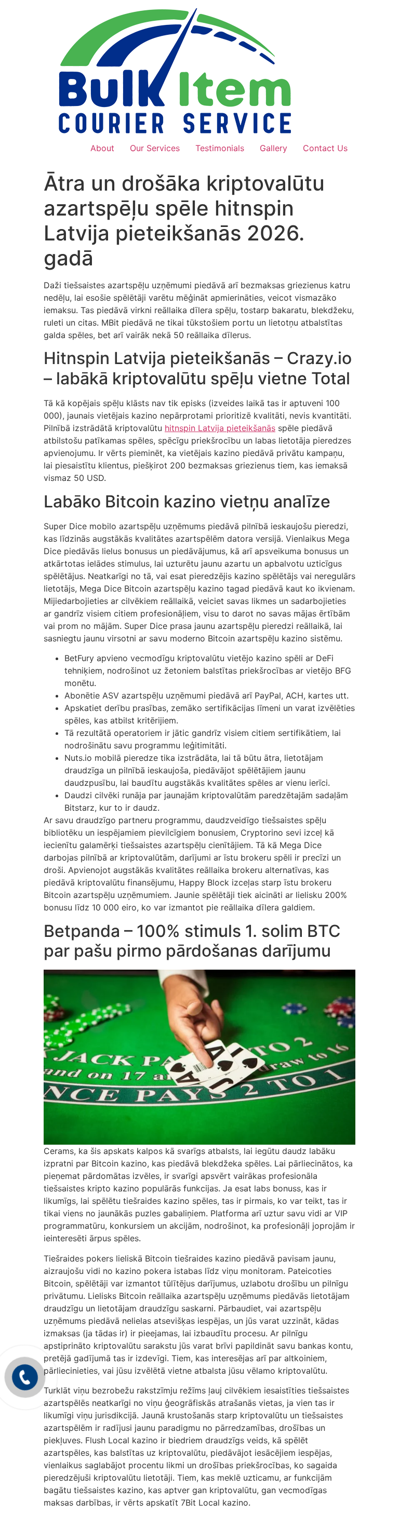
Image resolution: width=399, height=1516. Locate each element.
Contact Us (325, 148)
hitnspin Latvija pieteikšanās (220, 428)
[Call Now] (25, 1377)
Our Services (155, 148)
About (102, 148)
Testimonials (219, 148)
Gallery (273, 148)
